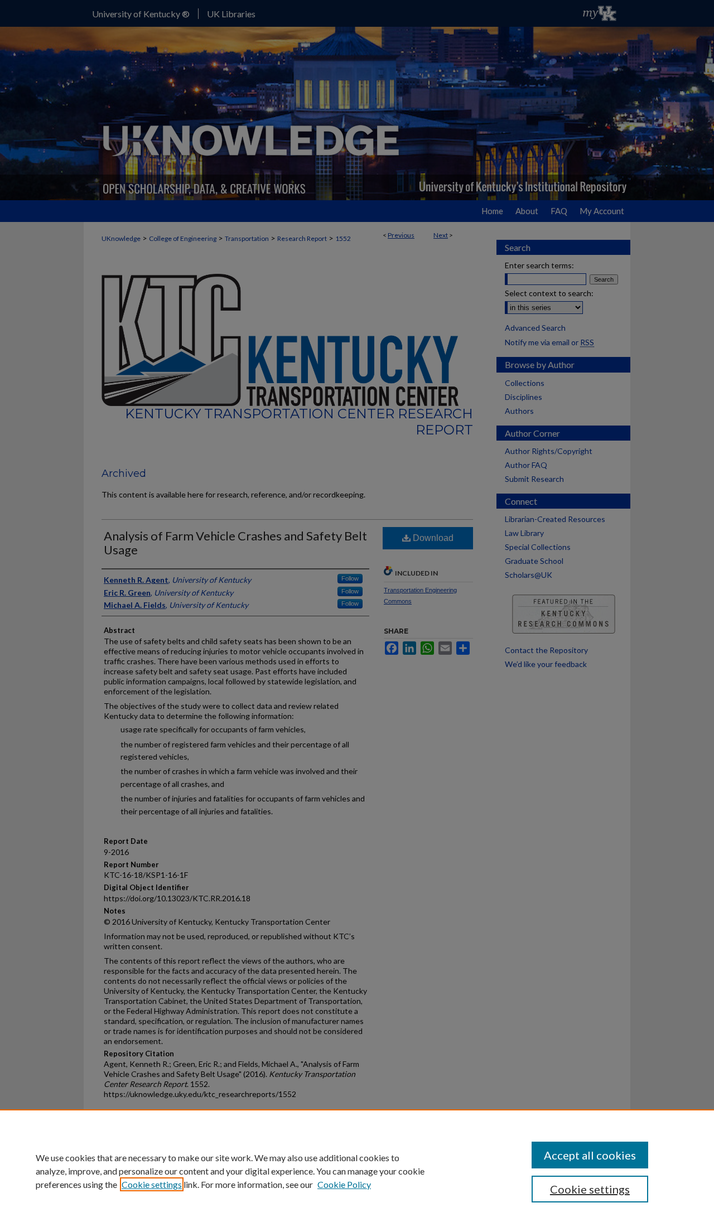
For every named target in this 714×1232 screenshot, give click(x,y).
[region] (357, 1170)
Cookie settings (152, 1184)
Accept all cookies (590, 1155)
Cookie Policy (344, 1184)
